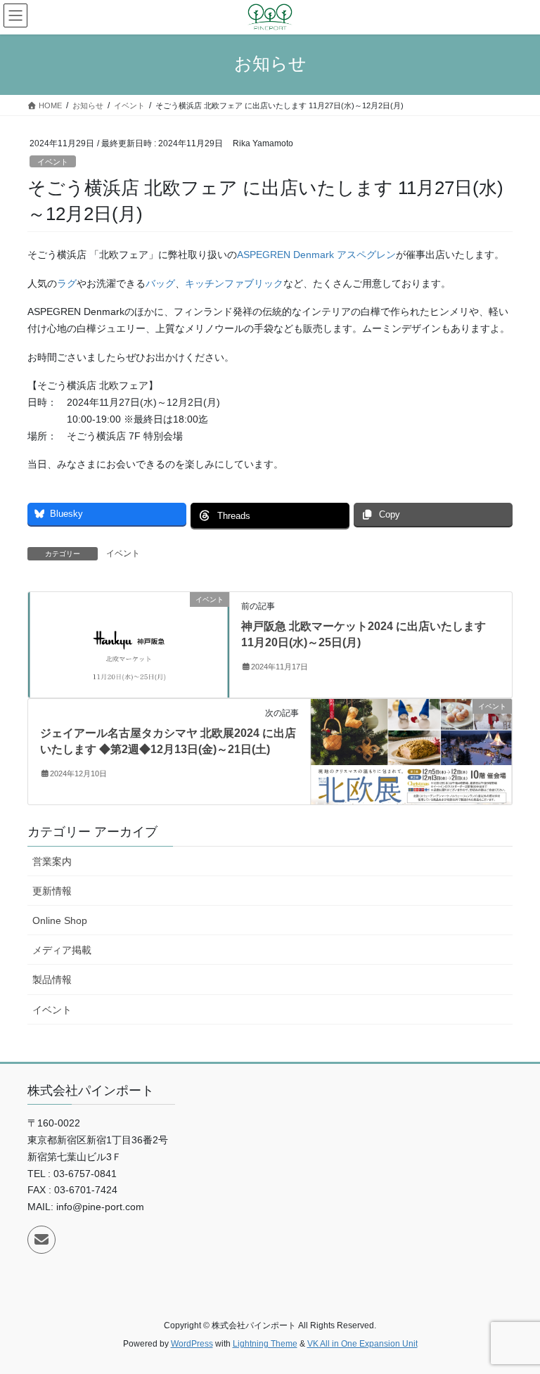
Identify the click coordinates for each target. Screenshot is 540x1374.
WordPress (192, 1344)
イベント (52, 162)
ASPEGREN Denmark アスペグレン (316, 254)
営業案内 (52, 861)
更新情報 (52, 891)
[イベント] (128, 644)
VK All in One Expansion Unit (362, 1344)
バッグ (160, 283)
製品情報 (52, 979)
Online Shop (59, 920)
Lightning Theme (265, 1344)
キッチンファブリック (234, 283)
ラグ (67, 283)
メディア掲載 (61, 950)
